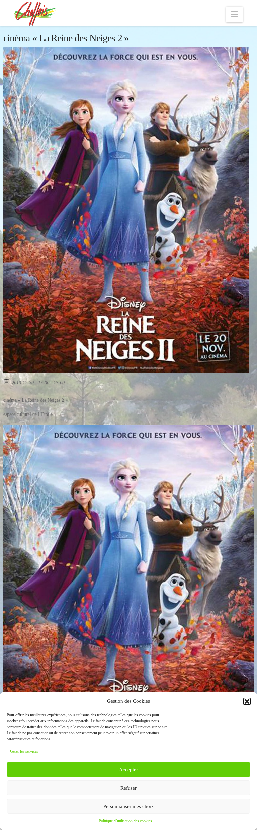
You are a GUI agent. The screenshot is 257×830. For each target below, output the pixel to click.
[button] (247, 701)
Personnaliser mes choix (128, 806)
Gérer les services (24, 751)
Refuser (128, 788)
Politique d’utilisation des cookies (125, 821)
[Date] (6, 381)
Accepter (128, 769)
